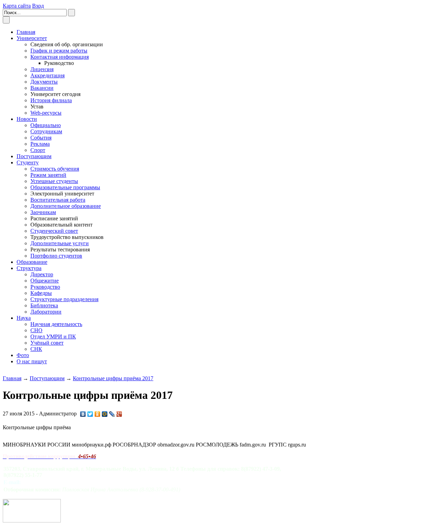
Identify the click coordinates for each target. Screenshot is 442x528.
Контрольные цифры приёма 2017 (113, 378)
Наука (24, 318)
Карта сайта (17, 6)
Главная (12, 378)
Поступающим (34, 156)
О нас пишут (32, 361)
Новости (27, 119)
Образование (32, 262)
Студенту (28, 162)
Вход (38, 6)
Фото (23, 355)
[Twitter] (90, 414)
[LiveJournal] (112, 414)
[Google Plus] (119, 414)
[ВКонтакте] (83, 414)
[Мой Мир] (104, 414)
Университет (32, 38)
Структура (29, 268)
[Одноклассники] (97, 414)
